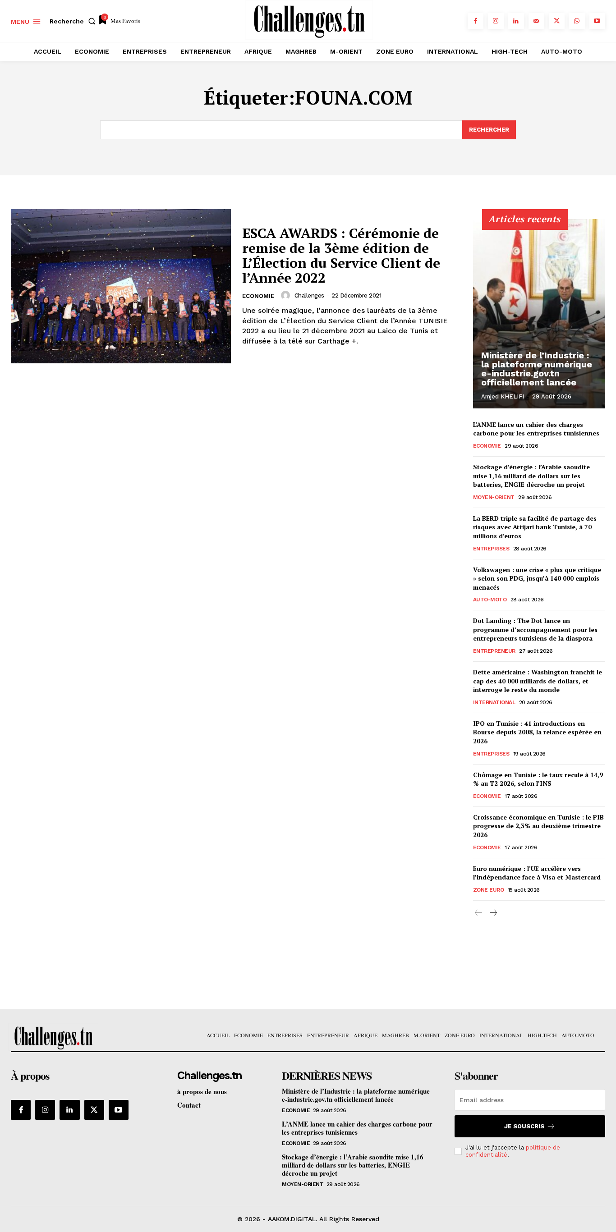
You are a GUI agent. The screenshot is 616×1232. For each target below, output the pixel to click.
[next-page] (493, 913)
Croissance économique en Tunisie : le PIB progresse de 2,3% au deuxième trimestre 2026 (538, 826)
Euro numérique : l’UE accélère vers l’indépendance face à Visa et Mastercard (537, 873)
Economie (258, 296)
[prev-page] (478, 913)
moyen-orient (494, 497)
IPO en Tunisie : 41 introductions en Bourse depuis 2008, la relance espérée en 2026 (537, 732)
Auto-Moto (490, 599)
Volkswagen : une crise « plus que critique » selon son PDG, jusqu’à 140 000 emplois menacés (537, 578)
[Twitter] (557, 21)
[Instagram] (496, 21)
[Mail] (536, 21)
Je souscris (524, 1126)
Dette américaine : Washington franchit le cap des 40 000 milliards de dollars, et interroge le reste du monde (537, 681)
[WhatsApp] (577, 21)
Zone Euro (488, 890)
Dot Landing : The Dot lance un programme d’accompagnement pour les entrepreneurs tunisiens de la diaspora (535, 629)
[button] (74, 21)
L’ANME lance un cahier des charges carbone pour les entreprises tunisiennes (536, 429)
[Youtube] (597, 21)
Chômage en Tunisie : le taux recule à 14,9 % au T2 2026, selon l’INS (538, 779)
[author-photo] (287, 295)
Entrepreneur (494, 651)
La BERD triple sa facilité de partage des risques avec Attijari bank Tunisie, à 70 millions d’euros (535, 527)
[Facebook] (475, 21)
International (494, 702)
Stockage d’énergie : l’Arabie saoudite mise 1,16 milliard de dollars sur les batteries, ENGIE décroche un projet (531, 476)
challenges (309, 295)
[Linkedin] (516, 21)
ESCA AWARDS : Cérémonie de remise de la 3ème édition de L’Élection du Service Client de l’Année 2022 (341, 255)
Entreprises (491, 548)
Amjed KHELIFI (502, 396)
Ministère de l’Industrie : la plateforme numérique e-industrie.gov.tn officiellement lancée (536, 369)
